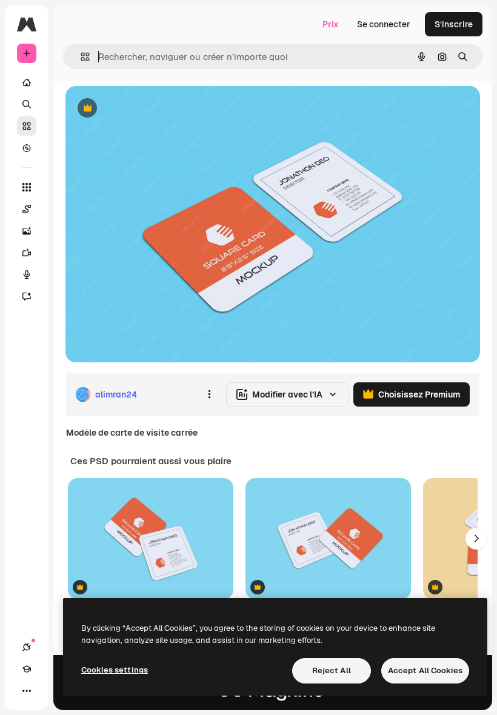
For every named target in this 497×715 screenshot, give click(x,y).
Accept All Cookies (425, 670)
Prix (330, 24)
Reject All (331, 670)
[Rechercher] (26, 104)
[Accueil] (26, 82)
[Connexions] (26, 647)
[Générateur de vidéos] (26, 252)
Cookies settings (114, 670)
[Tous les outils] (26, 187)
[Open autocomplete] (80, 56)
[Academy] (26, 669)
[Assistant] (26, 296)
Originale (145, 109)
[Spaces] (26, 209)
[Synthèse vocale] (26, 274)
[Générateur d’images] (26, 231)
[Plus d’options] (209, 394)
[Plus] (26, 690)
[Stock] (26, 126)
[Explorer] (26, 148)
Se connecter (383, 24)
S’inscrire (454, 24)
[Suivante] (476, 538)
